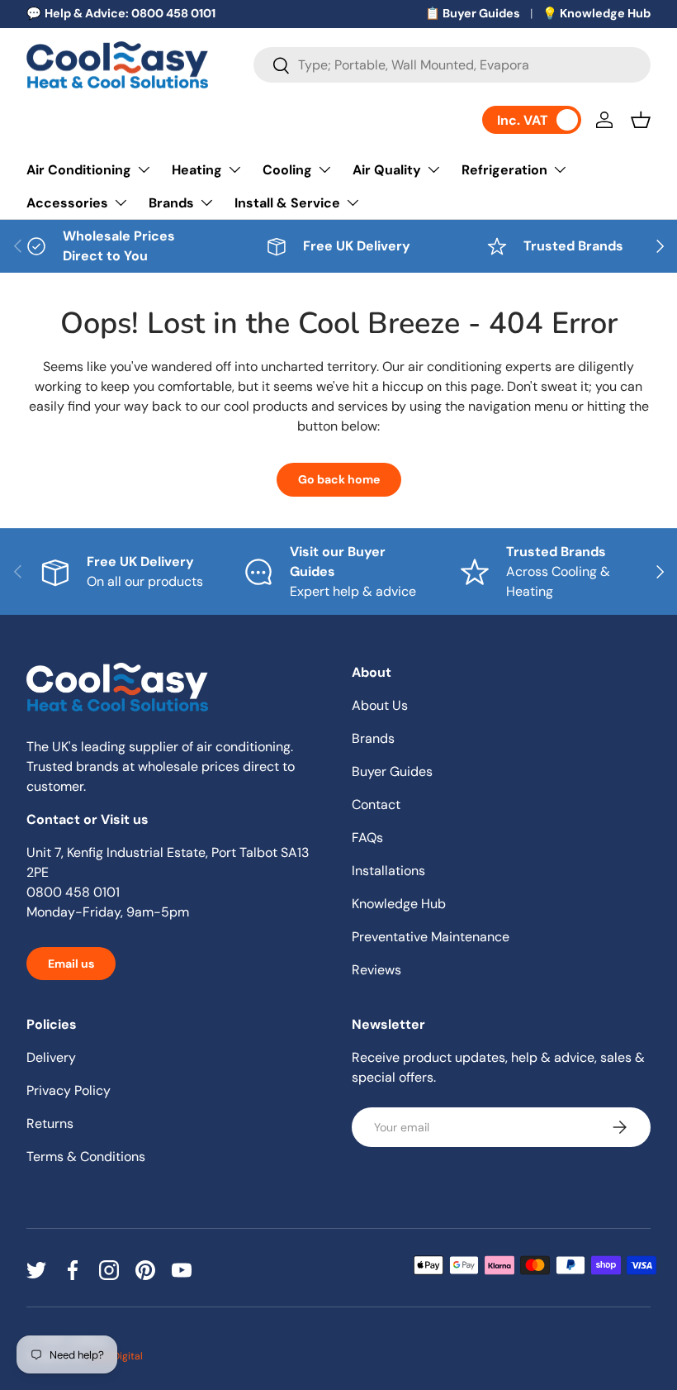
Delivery (51, 1057)
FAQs (367, 837)
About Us (380, 705)
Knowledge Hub (399, 903)
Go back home (339, 479)
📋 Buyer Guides (472, 13)
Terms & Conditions (85, 1156)
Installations (388, 870)
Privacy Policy (68, 1090)
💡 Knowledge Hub (596, 13)
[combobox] (452, 65)
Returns (49, 1123)
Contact (376, 804)
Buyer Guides (392, 771)
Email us (71, 963)
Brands (373, 738)
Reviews (376, 969)
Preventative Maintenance (430, 936)
